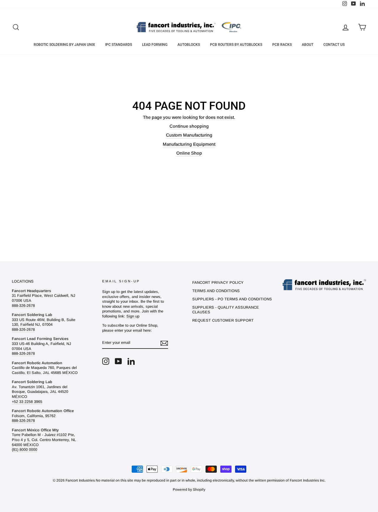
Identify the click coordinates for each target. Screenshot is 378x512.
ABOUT (307, 45)
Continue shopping (189, 126)
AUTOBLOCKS (188, 45)
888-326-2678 (23, 305)
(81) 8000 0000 (24, 449)
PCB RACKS (282, 45)
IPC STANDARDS (118, 45)
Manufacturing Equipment (189, 144)
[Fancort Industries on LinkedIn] (131, 361)
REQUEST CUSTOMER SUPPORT (223, 320)
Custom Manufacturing (189, 134)
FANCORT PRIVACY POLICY (218, 282)
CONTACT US (334, 45)
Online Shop (189, 152)
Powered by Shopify (189, 489)
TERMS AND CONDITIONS (216, 291)
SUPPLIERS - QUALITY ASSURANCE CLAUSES (225, 310)
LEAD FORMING (154, 45)
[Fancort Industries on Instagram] (105, 361)
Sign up (132, 316)
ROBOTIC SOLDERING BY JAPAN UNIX (64, 45)
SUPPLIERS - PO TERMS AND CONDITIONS (232, 299)
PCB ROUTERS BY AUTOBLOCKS (236, 45)
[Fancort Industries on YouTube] (118, 361)
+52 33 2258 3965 (27, 401)
